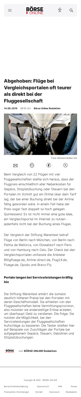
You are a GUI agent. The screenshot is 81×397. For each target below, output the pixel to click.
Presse (74, 386)
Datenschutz (43, 386)
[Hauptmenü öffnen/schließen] (10, 10)
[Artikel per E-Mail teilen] (15, 165)
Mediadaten (71, 392)
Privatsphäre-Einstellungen (16, 392)
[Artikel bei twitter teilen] (65, 165)
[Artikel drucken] (32, 165)
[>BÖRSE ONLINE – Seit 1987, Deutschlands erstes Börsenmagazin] (34, 10)
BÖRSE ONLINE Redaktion (40, 350)
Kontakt (39, 392)
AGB (60, 386)
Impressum (54, 392)
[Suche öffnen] (71, 10)
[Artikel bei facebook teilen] (48, 165)
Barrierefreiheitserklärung (16, 386)
